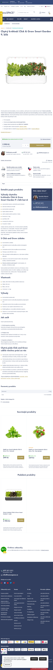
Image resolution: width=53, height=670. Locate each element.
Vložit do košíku (40, 145)
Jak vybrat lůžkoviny (44, 593)
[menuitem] (3, 19)
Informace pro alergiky (6, 617)
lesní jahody (3, 378)
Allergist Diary (30, 619)
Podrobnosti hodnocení (17, 28)
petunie (8, 378)
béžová (21, 126)
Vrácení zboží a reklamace (6, 596)
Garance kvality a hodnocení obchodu (5, 602)
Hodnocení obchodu (31, 6)
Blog (25, 6)
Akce (2, 6)
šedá (25, 126)
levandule (22, 376)
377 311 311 (26, 152)
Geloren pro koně (18, 625)
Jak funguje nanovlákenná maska (20, 599)
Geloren (16, 620)
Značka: (6, 160)
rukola (26, 376)
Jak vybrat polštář (44, 596)
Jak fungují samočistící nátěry (19, 604)
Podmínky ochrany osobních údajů (5, 609)
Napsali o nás (6, 6)
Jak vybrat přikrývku (44, 603)
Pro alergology (30, 611)
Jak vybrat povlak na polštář (44, 599)
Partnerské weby (31, 604)
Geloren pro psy (17, 628)
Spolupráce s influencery (32, 617)
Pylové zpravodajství (18, 593)
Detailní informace (5, 132)
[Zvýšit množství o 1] (28, 145)
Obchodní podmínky (5, 605)
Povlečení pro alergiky (45, 610)
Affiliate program (31, 614)
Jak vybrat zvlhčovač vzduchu (45, 622)
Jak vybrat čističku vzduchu (44, 613)
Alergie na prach (17, 610)
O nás (21, 6)
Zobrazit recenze (45, 550)
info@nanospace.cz (44, 152)
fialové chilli (14, 378)
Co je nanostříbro (18, 596)
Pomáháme (29, 609)
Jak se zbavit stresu (18, 615)
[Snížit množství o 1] (23, 145)
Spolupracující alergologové (4, 613)
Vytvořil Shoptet (48, 661)
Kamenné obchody (5, 598)
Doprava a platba (4, 593)
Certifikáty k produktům (19, 617)
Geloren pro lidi (17, 623)
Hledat (34, 12)
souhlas (24, 659)
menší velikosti (36, 128)
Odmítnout (34, 658)
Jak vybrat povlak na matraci (44, 606)
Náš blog (29, 606)
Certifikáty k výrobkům (15, 6)
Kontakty (29, 593)
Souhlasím (43, 658)
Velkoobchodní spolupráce (7, 619)
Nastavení (7, 664)
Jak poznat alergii (18, 612)
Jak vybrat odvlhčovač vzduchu (45, 617)
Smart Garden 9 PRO (21, 128)
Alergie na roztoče (18, 607)
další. (19, 378)
